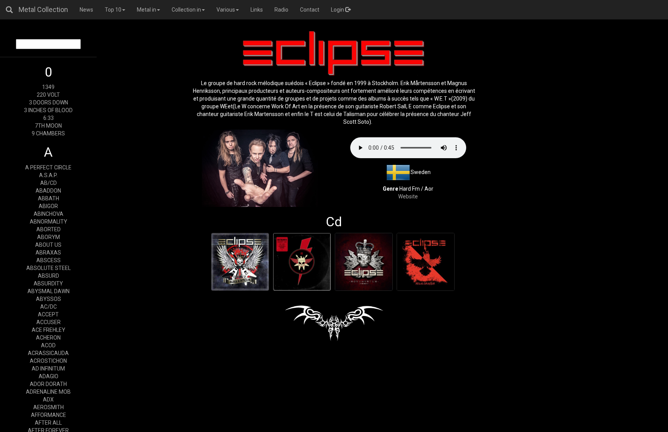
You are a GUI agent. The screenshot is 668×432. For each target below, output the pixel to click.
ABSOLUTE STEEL (48, 268)
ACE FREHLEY (48, 330)
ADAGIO (48, 376)
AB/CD (48, 183)
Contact (309, 10)
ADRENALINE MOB (48, 392)
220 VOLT (48, 95)
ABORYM (48, 237)
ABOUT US (48, 245)
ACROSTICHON (48, 361)
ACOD (48, 345)
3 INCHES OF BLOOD (48, 110)
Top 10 (113, 10)
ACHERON (48, 338)
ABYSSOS (48, 299)
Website (408, 196)
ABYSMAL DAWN (48, 291)
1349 (48, 87)
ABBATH (48, 198)
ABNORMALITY (48, 222)
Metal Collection (43, 9)
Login (338, 10)
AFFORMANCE (48, 415)
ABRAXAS (48, 252)
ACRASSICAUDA (48, 353)
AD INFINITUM (48, 368)
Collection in (186, 10)
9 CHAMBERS (48, 133)
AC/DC (48, 307)
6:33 (48, 118)
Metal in (146, 10)
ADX (48, 399)
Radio (281, 10)
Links (256, 10)
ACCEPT (48, 314)
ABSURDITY (48, 283)
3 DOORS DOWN (48, 102)
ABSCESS (48, 260)
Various (225, 10)
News (86, 10)
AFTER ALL (48, 423)
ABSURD (48, 276)
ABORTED (48, 229)
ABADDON (48, 191)
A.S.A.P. (48, 175)
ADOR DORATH (48, 384)
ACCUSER (48, 322)
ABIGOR (48, 206)
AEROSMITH (48, 407)
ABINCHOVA (48, 214)
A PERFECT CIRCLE (48, 167)
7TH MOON (48, 126)
